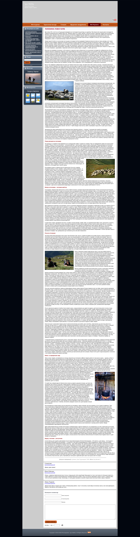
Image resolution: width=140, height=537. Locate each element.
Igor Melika (29, 4)
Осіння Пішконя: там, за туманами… (31, 36)
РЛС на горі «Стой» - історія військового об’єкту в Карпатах (33, 43)
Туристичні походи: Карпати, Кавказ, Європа (31, 6)
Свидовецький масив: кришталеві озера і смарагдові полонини (33, 33)
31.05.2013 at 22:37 (50, 465)
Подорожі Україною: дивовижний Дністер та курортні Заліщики (31, 47)
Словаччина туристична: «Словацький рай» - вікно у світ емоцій (32, 40)
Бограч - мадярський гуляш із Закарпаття (33, 53)
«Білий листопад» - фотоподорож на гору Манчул (33, 50)
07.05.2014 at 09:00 (50, 483)
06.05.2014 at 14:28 (50, 472)
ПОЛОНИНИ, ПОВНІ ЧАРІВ (55, 29)
